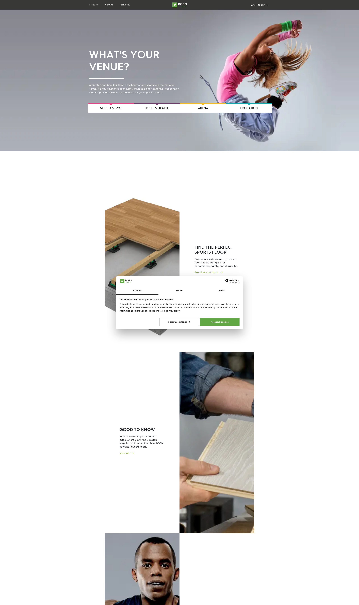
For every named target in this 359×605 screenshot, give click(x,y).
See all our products (207, 272)
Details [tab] (179, 290)
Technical (124, 5)
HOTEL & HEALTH (157, 108)
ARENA (203, 108)
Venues (109, 5)
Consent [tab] (137, 290)
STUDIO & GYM (111, 108)
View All (125, 453)
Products (93, 5)
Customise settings (177, 322)
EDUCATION (249, 108)
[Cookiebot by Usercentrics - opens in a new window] (227, 281)
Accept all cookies (220, 322)
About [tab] (221, 290)
